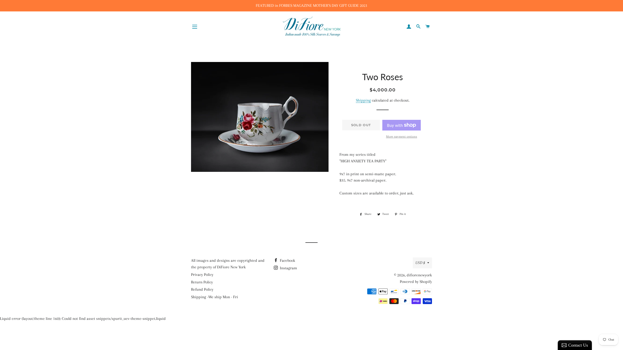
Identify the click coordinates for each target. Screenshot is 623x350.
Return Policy (202, 282)
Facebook (287, 260)
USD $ (420, 262)
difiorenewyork (419, 275)
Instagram (288, 268)
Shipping (363, 100)
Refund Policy (202, 289)
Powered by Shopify (416, 281)
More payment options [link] (401, 136)
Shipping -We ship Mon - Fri (214, 297)
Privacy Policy (202, 274)
